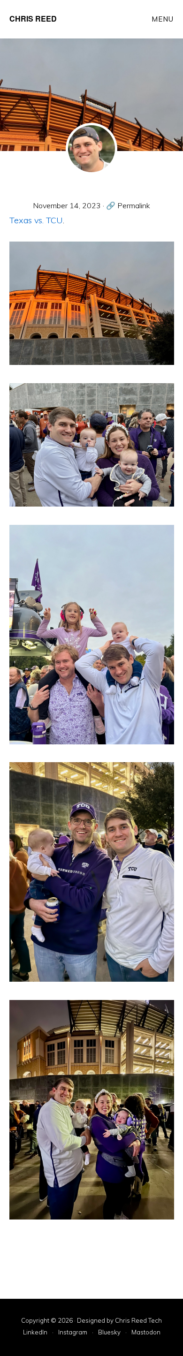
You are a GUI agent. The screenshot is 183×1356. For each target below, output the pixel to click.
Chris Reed (33, 18)
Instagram (72, 1332)
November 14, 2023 (67, 205)
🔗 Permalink (128, 205)
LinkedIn (35, 1332)
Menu (163, 19)
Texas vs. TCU (36, 220)
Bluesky (109, 1332)
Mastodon (145, 1332)
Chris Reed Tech (138, 1320)
